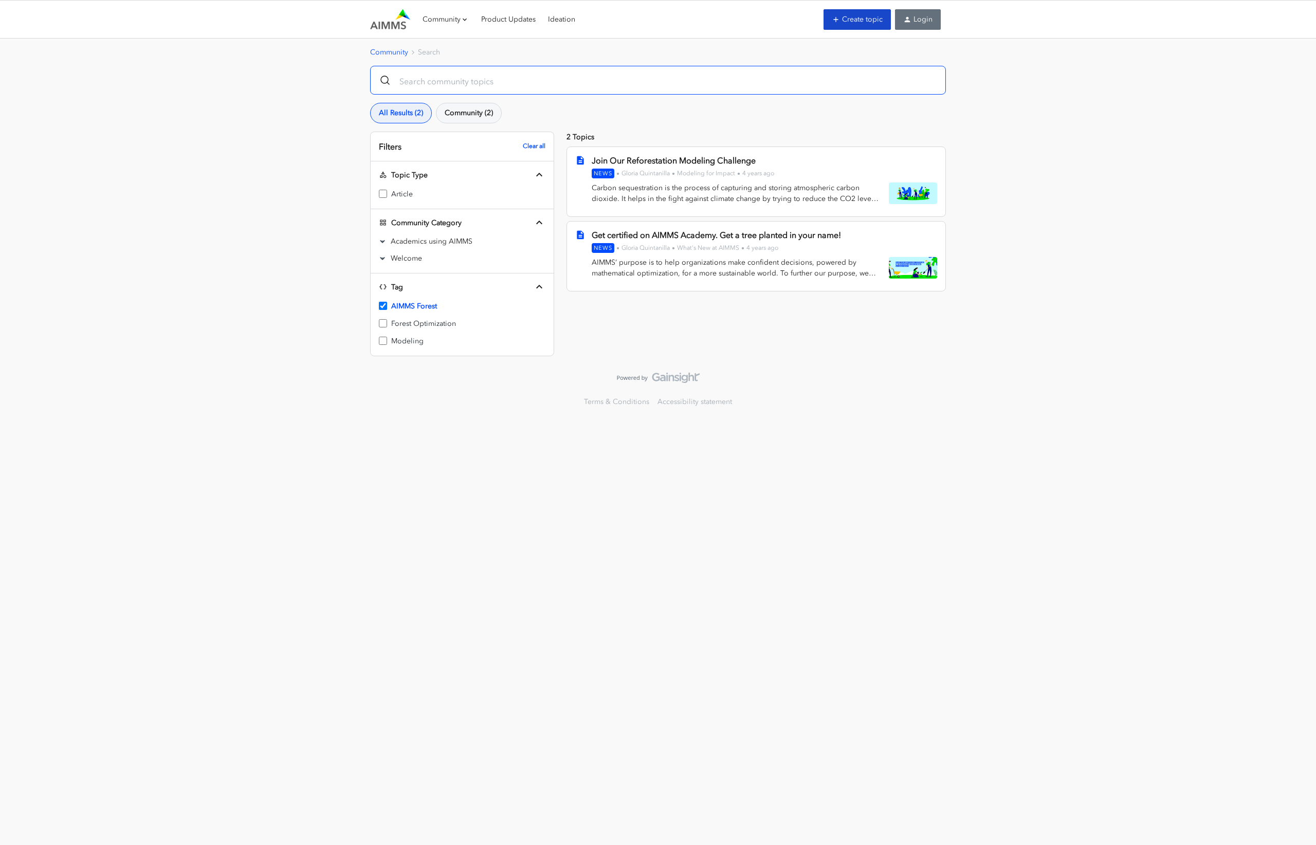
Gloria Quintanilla (646, 173)
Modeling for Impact (706, 173)
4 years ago (758, 173)
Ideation (561, 19)
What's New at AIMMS (708, 247)
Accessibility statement (694, 401)
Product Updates (508, 19)
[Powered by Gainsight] (658, 380)
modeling (407, 341)
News (603, 173)
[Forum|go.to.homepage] (390, 19)
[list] (683, 173)
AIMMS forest (414, 306)
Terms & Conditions (616, 401)
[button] (857, 19)
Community (389, 52)
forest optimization (423, 323)
